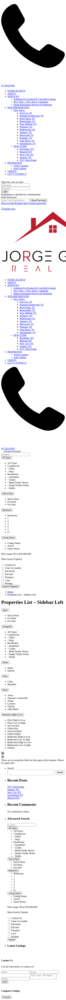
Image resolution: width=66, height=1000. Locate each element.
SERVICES (13, 96)
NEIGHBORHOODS (18, 107)
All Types (6, 458)
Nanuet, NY (26, 157)
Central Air (10, 565)
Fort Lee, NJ (26, 113)
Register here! (21, 203)
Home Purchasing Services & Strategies (33, 104)
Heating (9, 583)
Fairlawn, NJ (26, 127)
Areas (5, 690)
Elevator (9, 574)
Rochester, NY (27, 149)
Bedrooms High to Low (12, 715)
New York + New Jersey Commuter (31, 102)
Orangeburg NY (15, 795)
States (5, 662)
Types (5, 610)
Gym (7, 580)
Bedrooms (7, 510)
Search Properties (10, 586)
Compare (6, 997)
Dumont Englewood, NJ (31, 115)
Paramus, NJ (26, 138)
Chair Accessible (13, 568)
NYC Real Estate (28, 160)
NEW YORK (20, 146)
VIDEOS (12, 171)
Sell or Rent (7, 493)
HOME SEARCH (16, 91)
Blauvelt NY (26, 152)
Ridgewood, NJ (27, 129)
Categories (7, 626)
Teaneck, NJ (26, 132)
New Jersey (19, 110)
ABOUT (11, 93)
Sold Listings (20, 168)
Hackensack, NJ (27, 143)
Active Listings (21, 165)
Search (10, 768)
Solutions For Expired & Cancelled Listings (35, 99)
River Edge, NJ (27, 118)
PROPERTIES (14, 163)
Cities (5, 676)
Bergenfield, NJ (27, 121)
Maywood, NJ (27, 135)
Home (10, 592)
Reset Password (38, 200)
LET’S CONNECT (17, 174)
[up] (2, 951)
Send (4, 982)
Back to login (7, 203)
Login (4, 191)
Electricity (10, 571)
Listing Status (8, 538)
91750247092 (8, 85)
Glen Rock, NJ (27, 140)
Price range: (7, 554)
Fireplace (9, 577)
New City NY (26, 154)
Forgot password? (37, 203)
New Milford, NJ (28, 124)
